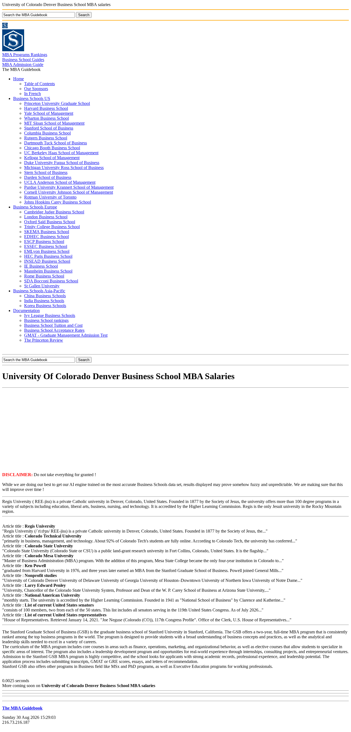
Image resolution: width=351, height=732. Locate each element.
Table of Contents (39, 83)
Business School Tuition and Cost (53, 325)
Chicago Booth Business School (52, 147)
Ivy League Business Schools (49, 315)
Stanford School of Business (48, 128)
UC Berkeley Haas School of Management (61, 152)
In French (32, 93)
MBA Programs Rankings (24, 54)
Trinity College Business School (52, 226)
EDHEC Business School (46, 236)
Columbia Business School (47, 133)
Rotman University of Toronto (50, 197)
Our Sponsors (36, 88)
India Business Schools (44, 300)
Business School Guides (23, 59)
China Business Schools (45, 295)
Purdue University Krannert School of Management (69, 187)
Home (18, 78)
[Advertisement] (175, 429)
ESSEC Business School (45, 246)
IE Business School (41, 266)
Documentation (26, 310)
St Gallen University (42, 286)
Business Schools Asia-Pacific (39, 290)
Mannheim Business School (48, 271)
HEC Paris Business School (48, 256)
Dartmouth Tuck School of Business (55, 143)
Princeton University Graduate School (57, 103)
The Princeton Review (43, 340)
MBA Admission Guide (22, 64)
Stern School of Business (45, 172)
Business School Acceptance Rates (54, 330)
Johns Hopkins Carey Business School (57, 202)
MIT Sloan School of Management (54, 123)
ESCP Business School (44, 241)
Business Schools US (31, 98)
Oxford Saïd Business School (49, 221)
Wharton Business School (46, 118)
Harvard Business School (46, 108)
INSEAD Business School (47, 261)
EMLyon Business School (46, 251)
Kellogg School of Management (52, 157)
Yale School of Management (48, 113)
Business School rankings (46, 320)
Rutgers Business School (45, 138)
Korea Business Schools (45, 305)
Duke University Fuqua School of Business (61, 162)
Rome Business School (44, 276)
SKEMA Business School (46, 231)
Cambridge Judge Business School (54, 212)
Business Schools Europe (35, 207)
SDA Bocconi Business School (51, 281)
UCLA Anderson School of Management (59, 182)
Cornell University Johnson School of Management (68, 192)
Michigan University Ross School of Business (64, 167)
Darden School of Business (47, 177)
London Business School (45, 217)
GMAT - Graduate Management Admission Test (65, 335)
